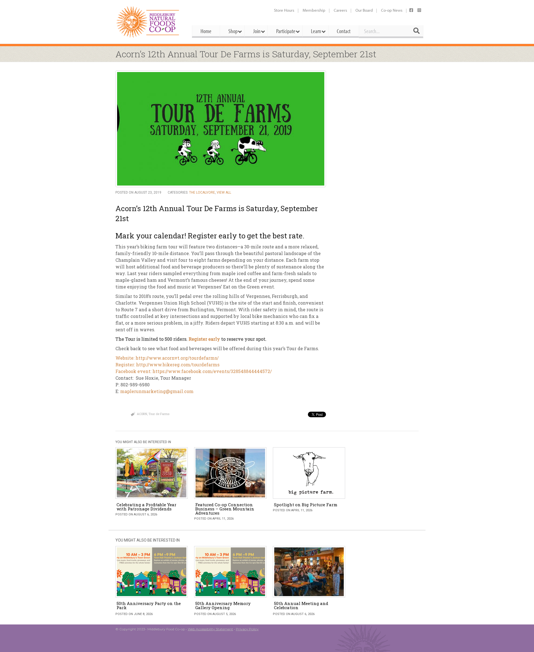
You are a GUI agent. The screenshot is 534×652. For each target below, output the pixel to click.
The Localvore (202, 192)
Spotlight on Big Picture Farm (305, 504)
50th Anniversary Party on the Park (149, 605)
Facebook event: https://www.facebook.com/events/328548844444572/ (193, 371)
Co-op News (391, 10)
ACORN (142, 414)
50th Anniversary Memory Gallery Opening (223, 605)
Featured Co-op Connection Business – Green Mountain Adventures (224, 509)
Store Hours (284, 10)
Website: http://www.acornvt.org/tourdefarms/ (167, 358)
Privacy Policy (247, 629)
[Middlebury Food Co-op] (148, 22)
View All (224, 192)
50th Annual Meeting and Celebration (301, 605)
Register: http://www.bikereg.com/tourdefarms (167, 364)
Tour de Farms (159, 414)
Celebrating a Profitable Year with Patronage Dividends (146, 507)
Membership (314, 10)
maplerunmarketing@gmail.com (157, 391)
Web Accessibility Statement (210, 629)
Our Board (364, 10)
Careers (340, 10)
